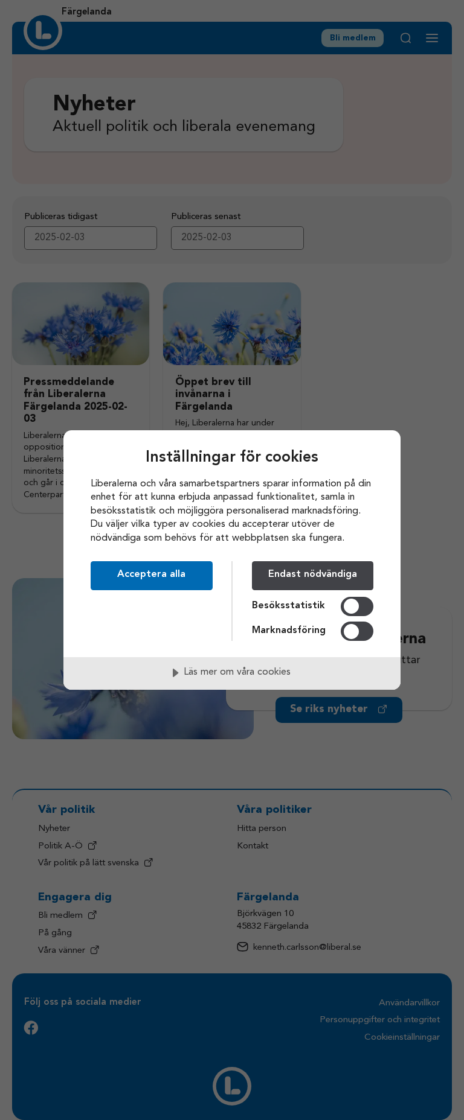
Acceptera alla (151, 574)
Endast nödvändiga (312, 574)
